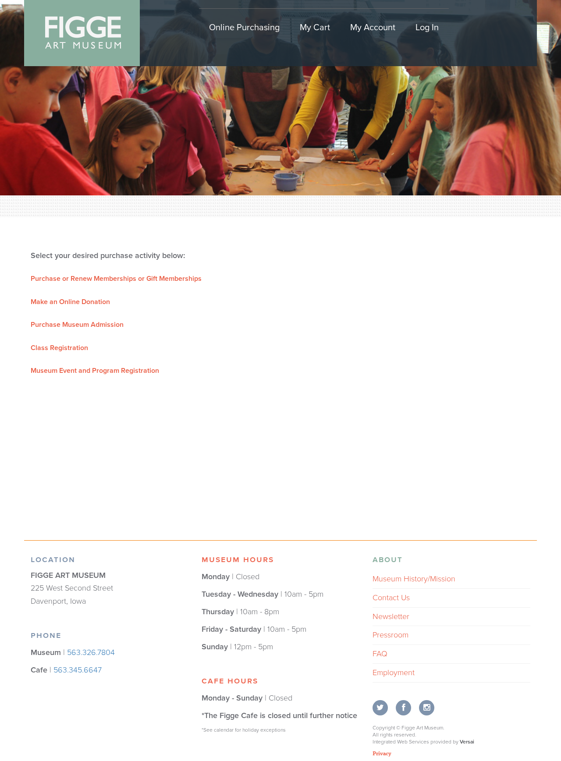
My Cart (315, 27)
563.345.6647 (77, 670)
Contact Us (391, 597)
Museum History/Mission (414, 579)
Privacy (382, 753)
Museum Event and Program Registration (95, 370)
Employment (394, 672)
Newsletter (391, 616)
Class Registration (59, 347)
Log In (427, 27)
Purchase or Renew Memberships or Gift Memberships (116, 278)
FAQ (380, 653)
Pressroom (390, 635)
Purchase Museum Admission (77, 324)
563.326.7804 (91, 652)
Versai (467, 742)
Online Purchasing (244, 27)
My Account (372, 27)
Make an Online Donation (70, 301)
